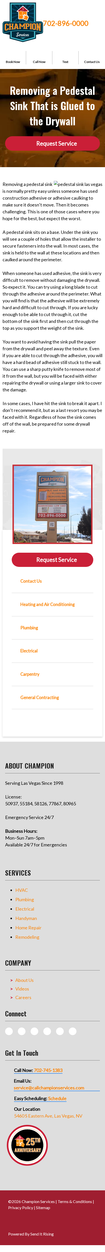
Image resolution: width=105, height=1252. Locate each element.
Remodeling (27, 937)
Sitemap (43, 1207)
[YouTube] (60, 1031)
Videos (22, 989)
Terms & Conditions (75, 1201)
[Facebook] (34, 1031)
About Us (24, 980)
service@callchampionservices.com (49, 1087)
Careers (23, 997)
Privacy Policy (20, 1207)
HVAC (21, 890)
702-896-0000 (65, 23)
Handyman (26, 918)
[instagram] (21, 1031)
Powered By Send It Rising (31, 1233)
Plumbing (24, 899)
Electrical (24, 909)
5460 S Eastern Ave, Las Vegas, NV (48, 1116)
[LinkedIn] (72, 1031)
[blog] (9, 1031)
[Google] (47, 1031)
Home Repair (28, 927)
